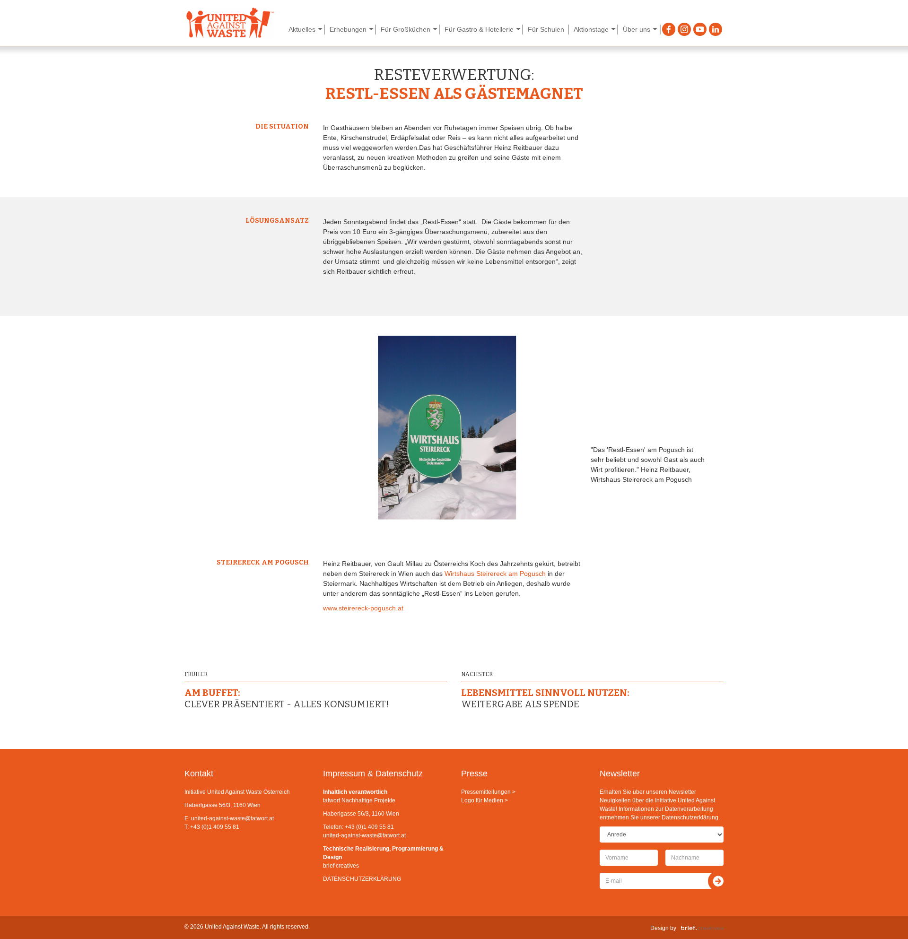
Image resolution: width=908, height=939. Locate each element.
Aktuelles (301, 29)
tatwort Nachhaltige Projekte (359, 800)
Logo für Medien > (484, 800)
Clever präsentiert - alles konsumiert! (286, 698)
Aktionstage (591, 29)
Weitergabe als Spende (545, 698)
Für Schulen (546, 29)
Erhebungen (348, 29)
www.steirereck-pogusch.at (363, 608)
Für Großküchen (405, 29)
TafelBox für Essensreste (762, 29)
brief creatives (341, 865)
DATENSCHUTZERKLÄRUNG (362, 879)
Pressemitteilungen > (488, 792)
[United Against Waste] (229, 23)
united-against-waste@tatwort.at (232, 818)
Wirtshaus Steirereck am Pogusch (495, 573)
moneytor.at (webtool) (142, 29)
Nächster (477, 674)
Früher (196, 674)
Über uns (636, 29)
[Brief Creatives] (702, 928)
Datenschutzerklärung (690, 817)
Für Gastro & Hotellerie (479, 29)
